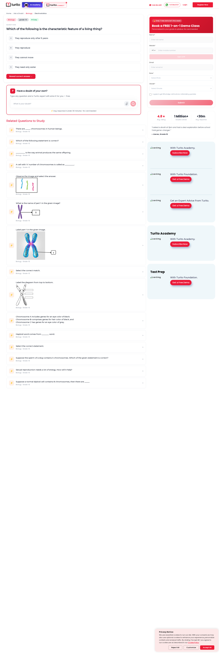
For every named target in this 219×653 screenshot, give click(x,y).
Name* (152, 35)
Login (185, 5)
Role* (151, 73)
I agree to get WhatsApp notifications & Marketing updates (174, 94)
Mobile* (152, 45)
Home (8, 13)
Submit (181, 102)
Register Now (202, 5)
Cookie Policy (193, 642)
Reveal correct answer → (20, 76)
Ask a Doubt (19, 13)
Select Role (156, 78)
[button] (73, 38)
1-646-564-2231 (157, 5)
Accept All (207, 647)
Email (151, 62)
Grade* (152, 84)
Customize (191, 647)
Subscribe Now (180, 152)
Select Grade (156, 88)
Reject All (175, 647)
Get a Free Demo (180, 179)
